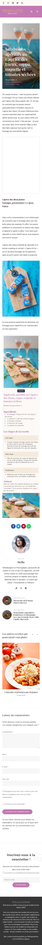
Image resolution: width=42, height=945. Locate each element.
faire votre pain (27, 920)
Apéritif (8, 82)
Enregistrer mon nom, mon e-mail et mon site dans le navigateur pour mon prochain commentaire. (20, 794)
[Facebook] (13, 526)
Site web (5, 779)
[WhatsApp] (28, 526)
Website (16, 588)
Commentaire (7, 732)
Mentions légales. (24, 939)
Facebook (3, 3)
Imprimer (21, 391)
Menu (37, 11)
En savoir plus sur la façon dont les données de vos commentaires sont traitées (20, 825)
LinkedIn (22, 3)
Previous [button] (32, 634)
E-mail (5, 767)
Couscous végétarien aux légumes (21, 692)
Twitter (17, 3)
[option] (21, 670)
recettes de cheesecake (26, 927)
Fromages (18, 82)
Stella (21, 562)
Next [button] (37, 634)
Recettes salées (12, 84)
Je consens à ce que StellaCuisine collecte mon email (22, 873)
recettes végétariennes (31, 915)
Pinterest (12, 3)
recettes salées (21, 929)
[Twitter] (18, 526)
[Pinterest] (23, 526)
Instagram (8, 3)
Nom (4, 754)
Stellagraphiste (33, 937)
